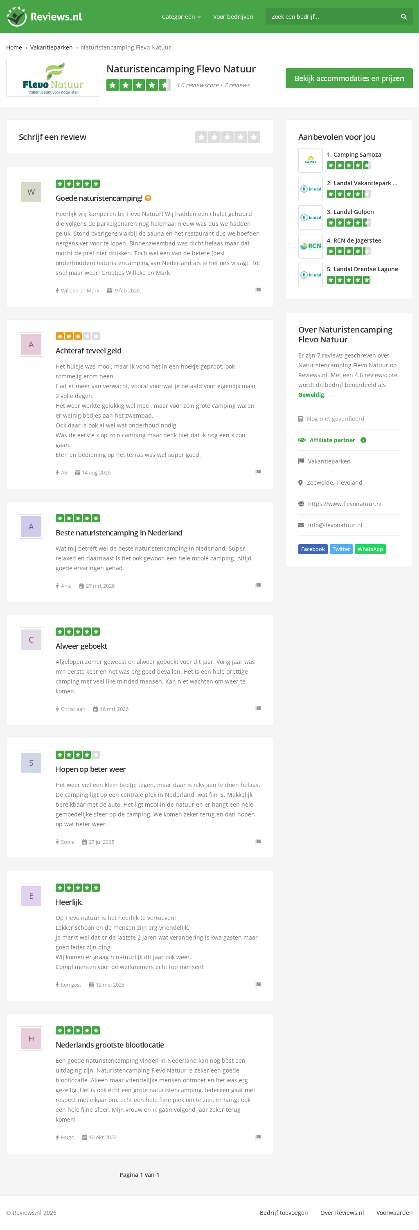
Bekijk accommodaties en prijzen (349, 78)
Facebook (313, 549)
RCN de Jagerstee (357, 240)
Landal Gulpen (353, 212)
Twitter (341, 549)
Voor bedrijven (233, 16)
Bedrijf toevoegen (284, 1213)
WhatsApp (370, 549)
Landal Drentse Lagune (365, 269)
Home (14, 47)
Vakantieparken (51, 47)
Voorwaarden (394, 1213)
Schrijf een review (52, 136)
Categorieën (178, 16)
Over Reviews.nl (342, 1213)
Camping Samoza (357, 154)
